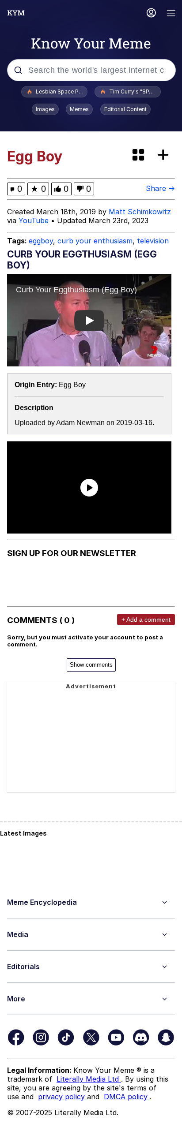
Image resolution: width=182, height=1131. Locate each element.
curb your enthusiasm (95, 240)
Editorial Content (125, 109)
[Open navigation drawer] (171, 14)
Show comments (91, 664)
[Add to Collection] (165, 155)
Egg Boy (72, 384)
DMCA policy (127, 1096)
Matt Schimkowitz (140, 211)
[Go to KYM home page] (16, 12)
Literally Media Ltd (89, 1079)
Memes (79, 109)
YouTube (34, 220)
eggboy (41, 240)
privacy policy (62, 1096)
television (153, 240)
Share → (160, 188)
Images (45, 109)
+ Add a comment (146, 619)
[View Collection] (139, 155)
